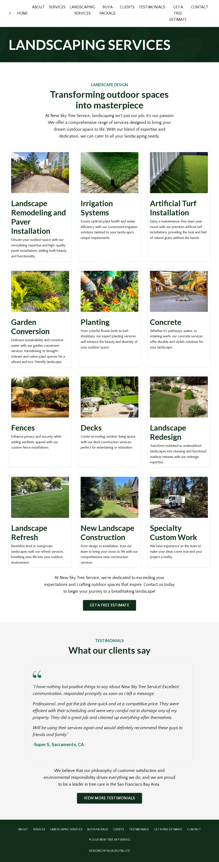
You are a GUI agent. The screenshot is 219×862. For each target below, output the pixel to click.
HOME (22, 13)
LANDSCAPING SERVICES (82, 10)
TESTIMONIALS (152, 7)
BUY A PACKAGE (107, 10)
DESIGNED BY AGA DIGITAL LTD (109, 851)
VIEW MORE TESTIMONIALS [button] (109, 798)
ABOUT (38, 7)
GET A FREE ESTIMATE (178, 13)
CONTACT (199, 7)
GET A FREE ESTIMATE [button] (109, 605)
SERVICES (57, 7)
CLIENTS (127, 7)
